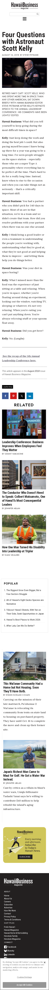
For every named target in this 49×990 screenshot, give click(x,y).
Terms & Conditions (12, 920)
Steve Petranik (31, 55)
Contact (7, 914)
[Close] (45, 962)
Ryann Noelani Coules (18, 695)
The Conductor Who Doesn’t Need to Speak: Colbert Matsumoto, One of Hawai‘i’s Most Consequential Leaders (23, 498)
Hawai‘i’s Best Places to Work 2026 (23, 619)
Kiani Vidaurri (12, 555)
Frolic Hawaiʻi (9, 927)
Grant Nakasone (14, 453)
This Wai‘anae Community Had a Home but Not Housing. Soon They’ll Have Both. (23, 687)
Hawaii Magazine (11, 930)
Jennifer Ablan (12, 508)
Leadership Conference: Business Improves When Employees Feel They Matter (22, 446)
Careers (7, 902)
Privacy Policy (10, 917)
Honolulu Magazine (12, 939)
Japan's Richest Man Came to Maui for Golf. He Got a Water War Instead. (24, 775)
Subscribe (8, 905)
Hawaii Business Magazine (24, 6)
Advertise (8, 908)
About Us (8, 899)
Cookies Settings (24, 977)
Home (18, 884)
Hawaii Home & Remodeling (16, 933)
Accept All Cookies (24, 985)
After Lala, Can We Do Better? (20, 625)
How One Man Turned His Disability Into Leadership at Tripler (23, 549)
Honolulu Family (11, 936)
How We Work (10, 911)
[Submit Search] (38, 14)
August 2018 (33, 371)
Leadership (7, 386)
